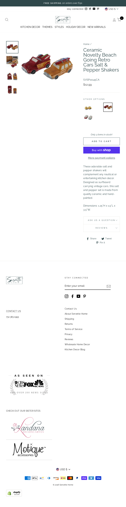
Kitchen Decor (30, 27)
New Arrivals (97, 27)
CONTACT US (13, 311)
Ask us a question (101, 220)
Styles (59, 27)
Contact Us (71, 308)
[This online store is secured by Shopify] (14, 495)
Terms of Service (73, 329)
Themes (47, 27)
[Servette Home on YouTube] (78, 296)
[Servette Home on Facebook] (72, 296)
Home (86, 44)
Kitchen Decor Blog (75, 349)
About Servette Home (76, 314)
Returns (69, 324)
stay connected (75, 9)
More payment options (101, 157)
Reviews (69, 339)
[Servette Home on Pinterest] (84, 296)
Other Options (94, 99)
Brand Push (31, 397)
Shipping (69, 319)
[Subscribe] (109, 286)
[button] (88, 107)
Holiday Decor (75, 27)
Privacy (69, 334)
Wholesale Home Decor (77, 344)
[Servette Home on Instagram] (66, 296)
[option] (63, 3)
